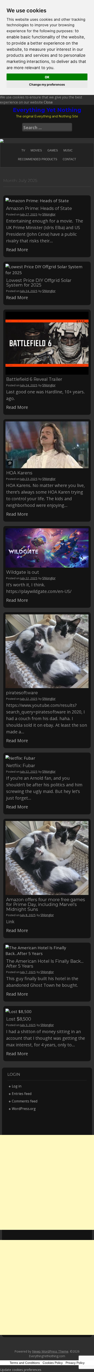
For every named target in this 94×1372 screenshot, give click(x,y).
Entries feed (21, 1093)
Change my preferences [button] (47, 84)
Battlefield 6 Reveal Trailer (34, 379)
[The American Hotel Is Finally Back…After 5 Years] (47, 950)
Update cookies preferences (20, 1369)
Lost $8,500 (18, 1019)
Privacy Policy (75, 1362)
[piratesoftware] (47, 650)
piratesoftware (22, 692)
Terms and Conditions (25, 1362)
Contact (69, 159)
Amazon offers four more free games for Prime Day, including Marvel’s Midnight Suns (45, 904)
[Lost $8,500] (18, 1011)
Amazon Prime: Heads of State (39, 208)
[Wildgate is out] (47, 547)
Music (68, 150)
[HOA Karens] (47, 444)
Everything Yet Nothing (47, 110)
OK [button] (47, 77)
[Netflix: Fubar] (20, 757)
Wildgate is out (22, 572)
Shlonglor (49, 214)
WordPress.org (24, 1108)
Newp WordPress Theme (50, 1351)
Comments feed (24, 1101)
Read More (17, 250)
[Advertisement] (47, 1182)
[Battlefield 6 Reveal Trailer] (47, 342)
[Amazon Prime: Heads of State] (37, 200)
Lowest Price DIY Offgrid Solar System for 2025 (38, 283)
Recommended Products (37, 159)
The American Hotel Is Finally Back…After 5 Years (45, 964)
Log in (16, 1086)
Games (52, 150)
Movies (36, 150)
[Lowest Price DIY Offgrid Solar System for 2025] (47, 269)
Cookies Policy (53, 1362)
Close (48, 102)
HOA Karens (19, 473)
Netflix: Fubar (20, 765)
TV (23, 150)
